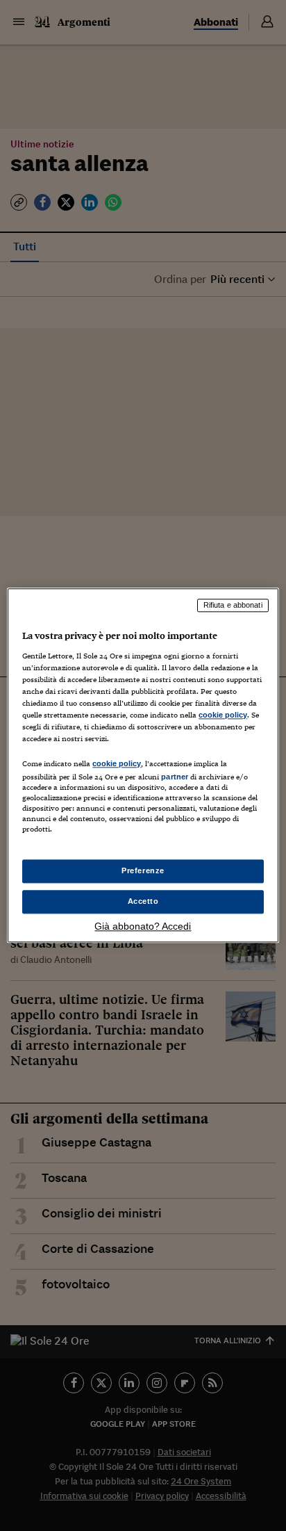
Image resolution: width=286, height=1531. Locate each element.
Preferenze (143, 871)
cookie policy (223, 715)
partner (174, 776)
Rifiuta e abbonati (232, 605)
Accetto (143, 902)
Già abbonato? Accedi (142, 926)
